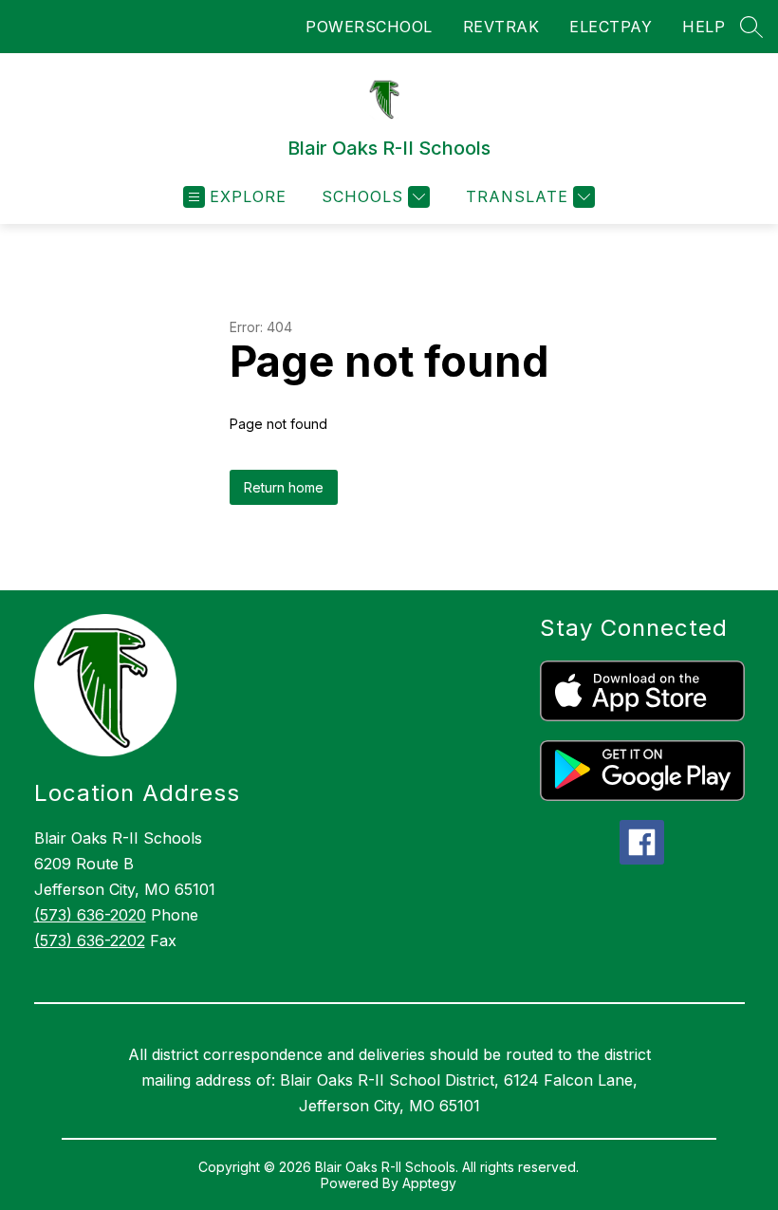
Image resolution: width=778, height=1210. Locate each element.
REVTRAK (501, 26)
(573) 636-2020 (90, 914)
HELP (703, 26)
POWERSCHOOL (369, 26)
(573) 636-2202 (89, 940)
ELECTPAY (610, 26)
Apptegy (429, 1183)
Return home (284, 487)
